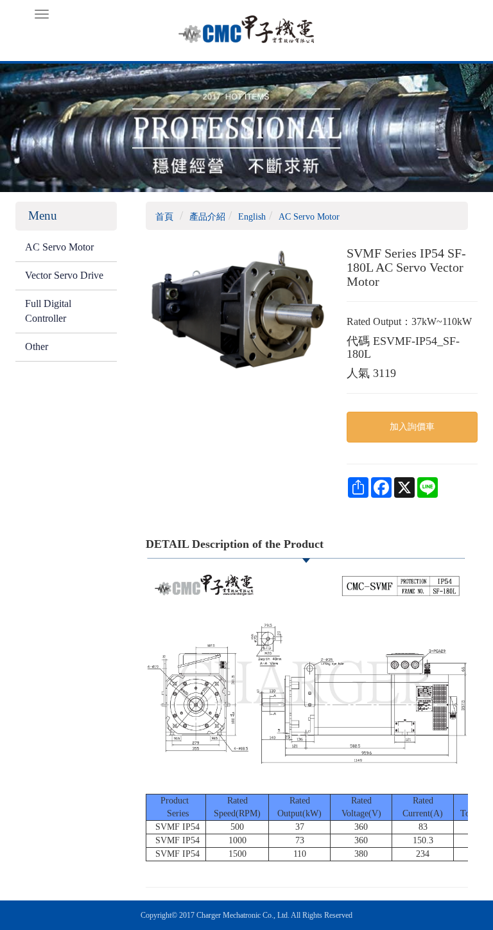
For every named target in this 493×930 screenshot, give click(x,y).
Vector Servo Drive (64, 275)
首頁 (164, 217)
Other (36, 346)
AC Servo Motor (59, 246)
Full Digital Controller (48, 311)
